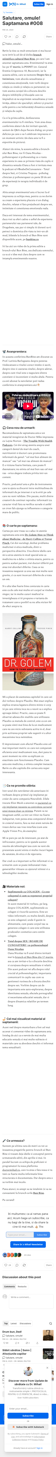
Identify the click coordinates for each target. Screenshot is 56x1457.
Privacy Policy (37, 1439)
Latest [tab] (14, 1323)
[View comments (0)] (17, 37)
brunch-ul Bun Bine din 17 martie (34, 957)
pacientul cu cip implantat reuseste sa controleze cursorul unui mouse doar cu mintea (27, 807)
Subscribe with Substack (30, 1426)
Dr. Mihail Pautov (18, 1339)
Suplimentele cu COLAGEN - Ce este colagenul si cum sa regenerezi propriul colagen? (30, 896)
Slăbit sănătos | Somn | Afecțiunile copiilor (16, 1352)
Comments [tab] (9, 1286)
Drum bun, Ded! (12, 1331)
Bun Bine (38, 1193)
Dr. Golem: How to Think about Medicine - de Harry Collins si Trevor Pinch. (27, 539)
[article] (28, 1337)
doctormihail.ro (11, 1170)
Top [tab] (6, 1323)
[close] (47, 1367)
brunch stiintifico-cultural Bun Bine (22, 57)
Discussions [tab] (25, 1323)
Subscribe (38, 4)
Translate (9, 12)
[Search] (51, 1323)
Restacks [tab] (22, 1286)
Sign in (49, 4)
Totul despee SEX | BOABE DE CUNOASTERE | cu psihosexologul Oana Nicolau (28, 945)
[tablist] (15, 1287)
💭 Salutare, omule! (12, 1335)
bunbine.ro (32, 239)
